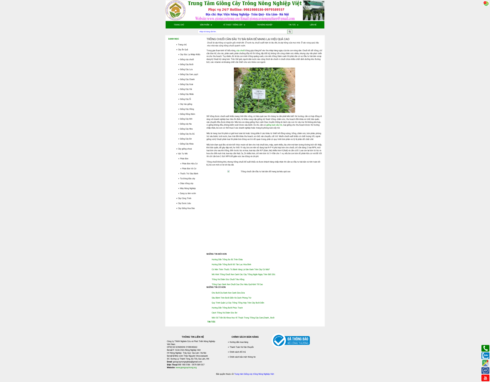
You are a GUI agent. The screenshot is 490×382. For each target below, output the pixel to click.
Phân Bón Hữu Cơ (190, 163)
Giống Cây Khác (187, 144)
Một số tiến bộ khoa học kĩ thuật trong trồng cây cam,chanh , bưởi (243, 318)
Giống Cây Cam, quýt (189, 74)
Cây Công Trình (184, 198)
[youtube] (485, 378)
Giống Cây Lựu (186, 69)
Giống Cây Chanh (187, 79)
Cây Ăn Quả (183, 49)
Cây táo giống (186, 104)
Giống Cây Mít (186, 119)
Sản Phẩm (204, 25)
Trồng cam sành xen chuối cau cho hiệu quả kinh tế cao (237, 284)
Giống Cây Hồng (187, 109)
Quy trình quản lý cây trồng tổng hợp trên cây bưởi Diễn (238, 303)
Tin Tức (292, 25)
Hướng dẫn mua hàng (239, 342)
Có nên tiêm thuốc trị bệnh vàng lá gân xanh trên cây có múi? (241, 269)
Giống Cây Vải (186, 89)
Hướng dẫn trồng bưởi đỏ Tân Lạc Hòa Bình (231, 264)
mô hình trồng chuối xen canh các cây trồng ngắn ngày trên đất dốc (243, 274)
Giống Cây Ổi (185, 99)
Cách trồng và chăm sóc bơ (224, 313)
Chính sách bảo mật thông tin (243, 357)
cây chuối (240, 50)
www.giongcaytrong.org (186, 367)
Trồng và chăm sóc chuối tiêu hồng (228, 279)
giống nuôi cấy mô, (274, 125)
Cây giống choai (185, 149)
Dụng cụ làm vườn (188, 193)
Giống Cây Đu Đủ (187, 134)
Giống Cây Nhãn (187, 94)
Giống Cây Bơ (186, 139)
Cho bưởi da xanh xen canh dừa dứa (228, 293)
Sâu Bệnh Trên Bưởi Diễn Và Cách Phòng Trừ (231, 298)
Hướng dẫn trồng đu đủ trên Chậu (227, 259)
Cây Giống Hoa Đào (186, 208)
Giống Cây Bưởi (186, 64)
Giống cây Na (186, 124)
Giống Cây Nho (186, 129)
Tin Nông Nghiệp (264, 25)
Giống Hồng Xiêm (187, 114)
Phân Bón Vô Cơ (189, 168)
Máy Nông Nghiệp (188, 188)
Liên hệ (313, 25)
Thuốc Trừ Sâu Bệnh (189, 173)
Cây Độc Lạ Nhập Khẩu (190, 54)
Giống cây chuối (187, 59)
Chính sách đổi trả (238, 352)
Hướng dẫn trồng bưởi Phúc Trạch (227, 308)
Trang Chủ (179, 25)
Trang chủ (182, 44)
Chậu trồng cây (186, 183)
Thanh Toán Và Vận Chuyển (242, 347)
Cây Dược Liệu (184, 203)
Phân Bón (184, 158)
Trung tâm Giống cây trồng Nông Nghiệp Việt (254, 374)
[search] (289, 32)
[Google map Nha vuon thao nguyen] (485, 363)
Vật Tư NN (182, 153)
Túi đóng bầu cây (187, 178)
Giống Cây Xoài (186, 84)
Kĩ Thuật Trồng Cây (233, 25)
